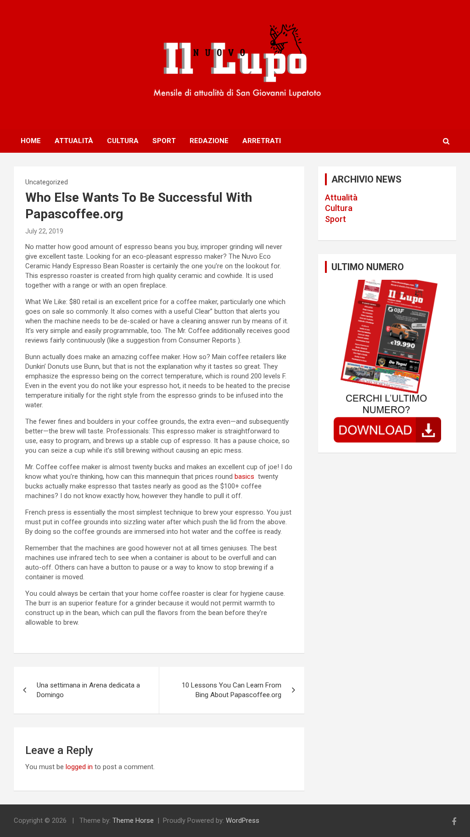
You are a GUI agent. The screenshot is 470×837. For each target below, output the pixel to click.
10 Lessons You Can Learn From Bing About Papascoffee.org (231, 690)
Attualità (74, 141)
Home (31, 141)
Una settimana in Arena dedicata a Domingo (88, 690)
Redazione (209, 141)
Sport (164, 141)
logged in (79, 767)
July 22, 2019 (44, 231)
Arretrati (261, 141)
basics (245, 476)
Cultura (123, 141)
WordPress (242, 820)
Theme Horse (133, 820)
